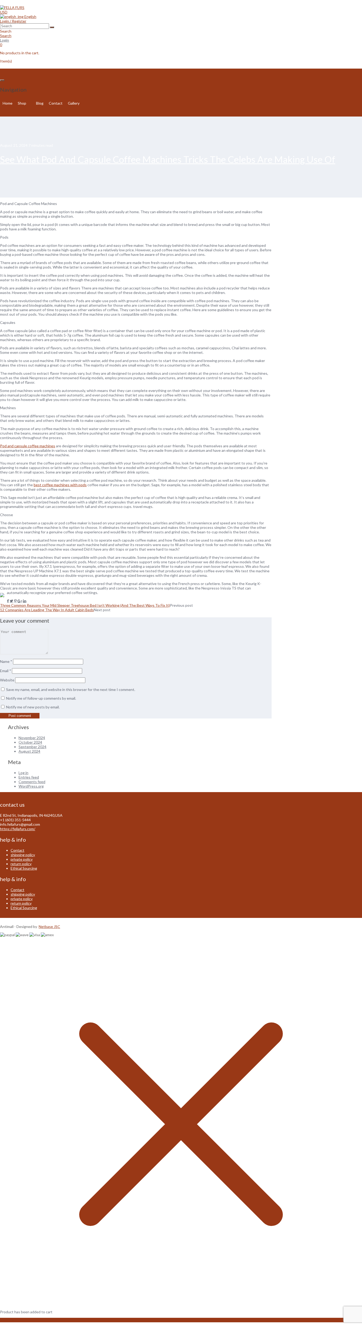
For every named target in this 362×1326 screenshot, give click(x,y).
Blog (39, 103)
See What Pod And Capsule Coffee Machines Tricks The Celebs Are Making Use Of (167, 159)
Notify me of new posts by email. (33, 707)
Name (6, 661)
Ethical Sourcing (24, 868)
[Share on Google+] (19, 601)
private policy (22, 859)
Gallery (74, 103)
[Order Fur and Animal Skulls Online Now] (12, 7)
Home (7, 103)
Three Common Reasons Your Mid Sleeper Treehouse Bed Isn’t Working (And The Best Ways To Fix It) (85, 605)
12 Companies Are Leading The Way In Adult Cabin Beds (47, 610)
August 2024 (29, 751)
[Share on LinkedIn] (24, 601)
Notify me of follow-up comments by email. (41, 698)
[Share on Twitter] (11, 601)
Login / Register (13, 21)
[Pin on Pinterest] (15, 601)
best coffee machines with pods (60, 485)
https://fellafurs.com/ (17, 829)
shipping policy (23, 854)
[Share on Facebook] (8, 601)
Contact (56, 103)
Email (5, 670)
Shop (22, 103)
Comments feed (32, 781)
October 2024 (30, 742)
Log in (23, 772)
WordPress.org (31, 786)
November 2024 (32, 737)
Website (7, 680)
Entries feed (29, 777)
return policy (21, 863)
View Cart (8, 1320)
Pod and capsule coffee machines (27, 446)
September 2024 (32, 746)
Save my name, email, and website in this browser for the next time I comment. (70, 689)
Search (5, 35)
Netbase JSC (49, 926)
